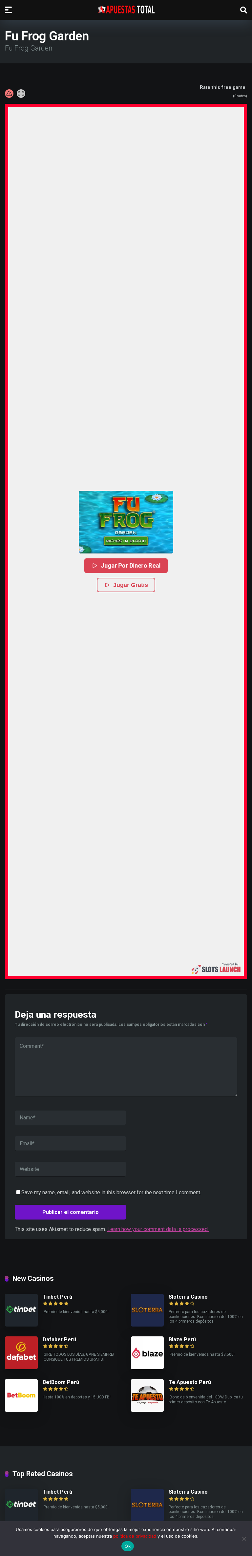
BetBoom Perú (61, 1382)
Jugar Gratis (130, 585)
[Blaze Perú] (147, 1367)
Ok (128, 1546)
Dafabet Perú (59, 1339)
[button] (126, 522)
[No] (244, 1538)
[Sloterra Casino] (147, 1325)
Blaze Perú (182, 1339)
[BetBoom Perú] (21, 1410)
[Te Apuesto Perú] (147, 1410)
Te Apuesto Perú (190, 1382)
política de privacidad (134, 1536)
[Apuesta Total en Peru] (126, 9)
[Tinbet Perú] (21, 1325)
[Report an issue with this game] (9, 93)
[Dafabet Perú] (21, 1367)
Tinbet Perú (57, 1297)
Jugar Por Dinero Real (130, 565)
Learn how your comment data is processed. (158, 1229)
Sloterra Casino (188, 1297)
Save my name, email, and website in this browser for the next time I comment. (111, 1192)
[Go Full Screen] (21, 93)
